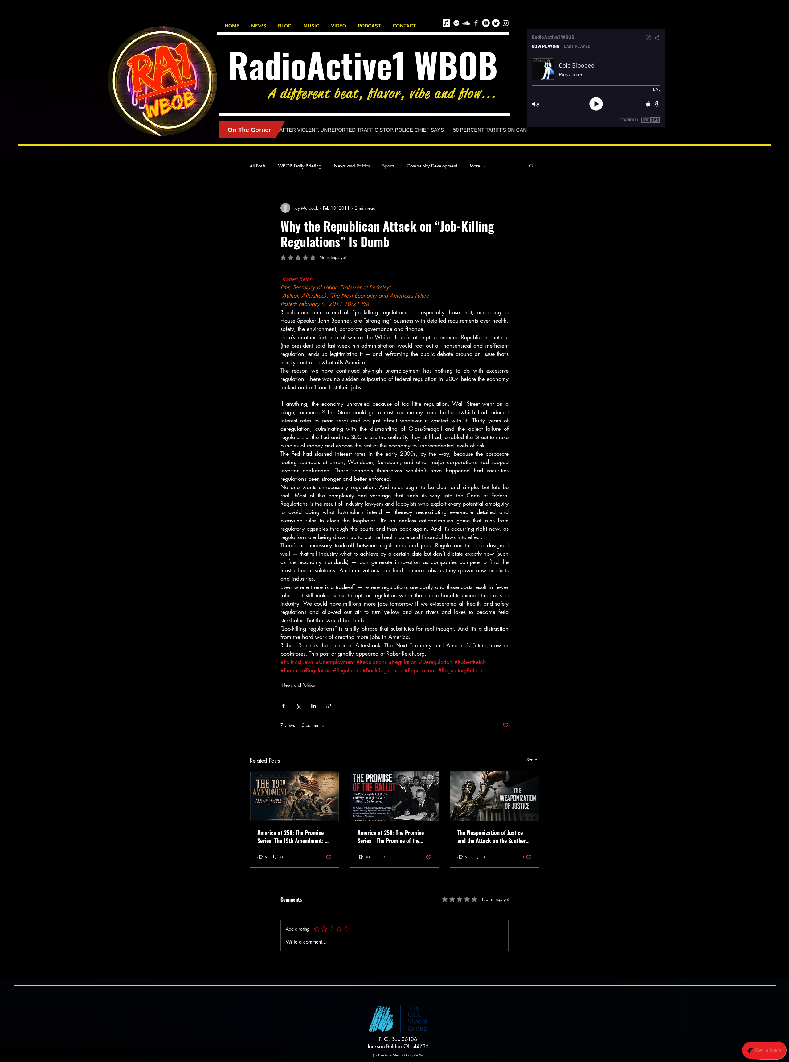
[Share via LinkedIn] (314, 706)
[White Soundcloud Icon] (466, 23)
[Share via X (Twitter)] (298, 706)
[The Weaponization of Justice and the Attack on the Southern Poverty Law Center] (494, 796)
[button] (531, 165)
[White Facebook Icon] (476, 23)
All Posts (258, 166)
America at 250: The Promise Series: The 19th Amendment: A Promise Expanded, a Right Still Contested (293, 837)
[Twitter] (496, 23)
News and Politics (352, 166)
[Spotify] (456, 23)
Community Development (432, 166)
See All (532, 760)
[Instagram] (505, 23)
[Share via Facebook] (283, 706)
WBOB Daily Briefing (299, 166)
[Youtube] (486, 23)
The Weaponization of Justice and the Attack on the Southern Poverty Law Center (493, 837)
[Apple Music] (446, 23)
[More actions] (505, 208)
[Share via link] (329, 706)
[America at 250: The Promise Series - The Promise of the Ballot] (394, 796)
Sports (388, 166)
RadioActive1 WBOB (363, 64)
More (475, 166)
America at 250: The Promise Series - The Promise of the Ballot (391, 837)
